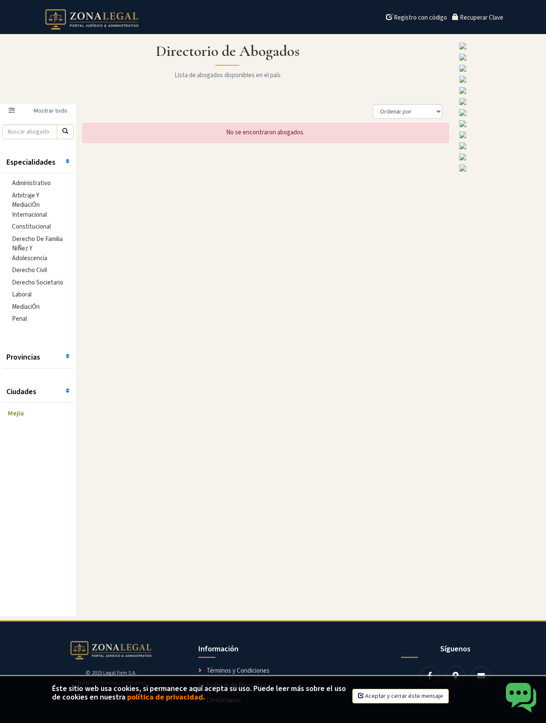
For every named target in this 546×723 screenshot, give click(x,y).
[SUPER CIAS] (500, 68)
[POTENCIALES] (500, 145)
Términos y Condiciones (237, 670)
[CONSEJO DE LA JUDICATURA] (500, 123)
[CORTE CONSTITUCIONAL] (500, 134)
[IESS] (500, 157)
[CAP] (500, 168)
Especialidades (30, 162)
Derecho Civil (29, 270)
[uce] (500, 57)
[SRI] (500, 101)
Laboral (22, 294)
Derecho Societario (37, 282)
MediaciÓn (26, 306)
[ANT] (500, 79)
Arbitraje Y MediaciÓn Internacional (29, 205)
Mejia (16, 413)
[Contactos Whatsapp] (521, 698)
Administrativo (31, 183)
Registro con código (419, 17)
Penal (19, 318)
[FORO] (500, 90)
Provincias (23, 357)
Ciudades (21, 391)
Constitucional (31, 226)
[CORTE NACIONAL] (500, 46)
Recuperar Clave (481, 17)
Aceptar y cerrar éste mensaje (403, 696)
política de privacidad (165, 697)
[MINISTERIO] (500, 112)
